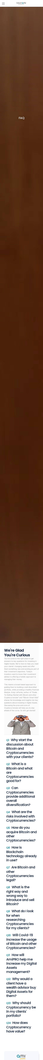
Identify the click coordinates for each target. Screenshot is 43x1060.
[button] (3, 3)
